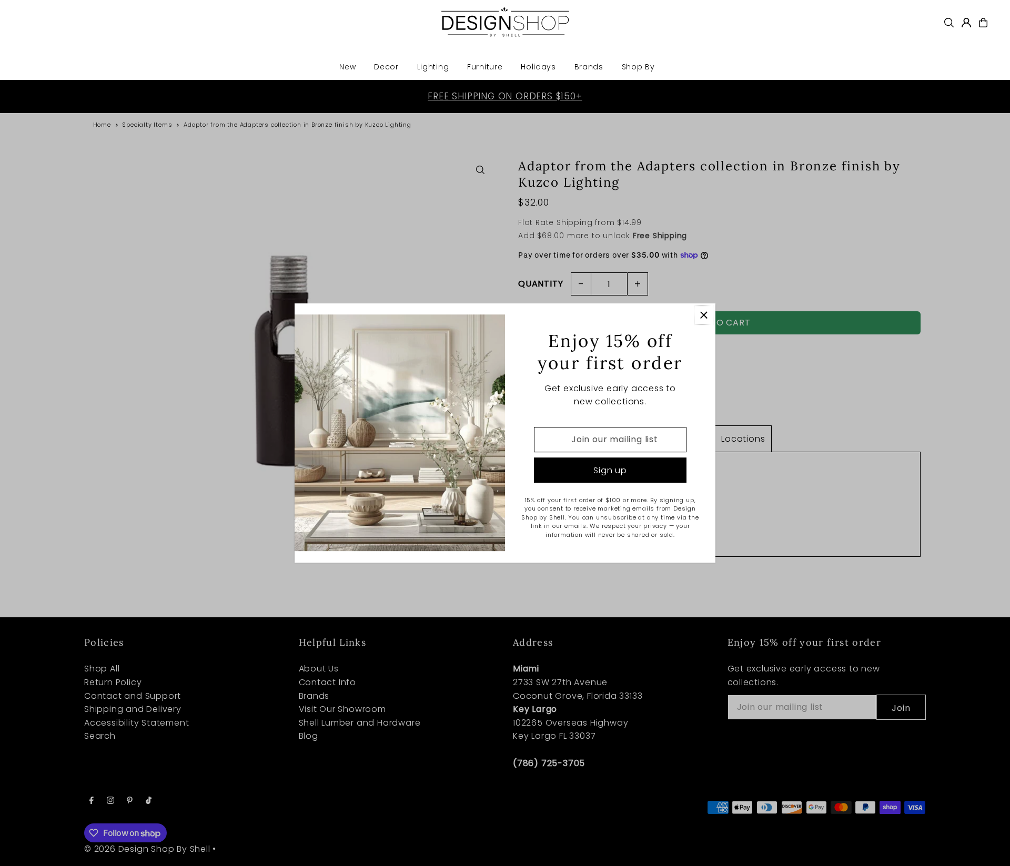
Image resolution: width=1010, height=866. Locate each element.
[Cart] (983, 22)
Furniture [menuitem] (484, 67)
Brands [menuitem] (588, 67)
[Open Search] (949, 22)
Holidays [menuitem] (538, 67)
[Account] (966, 22)
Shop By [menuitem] (638, 67)
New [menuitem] (347, 67)
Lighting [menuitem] (433, 67)
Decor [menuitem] (386, 67)
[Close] (703, 315)
